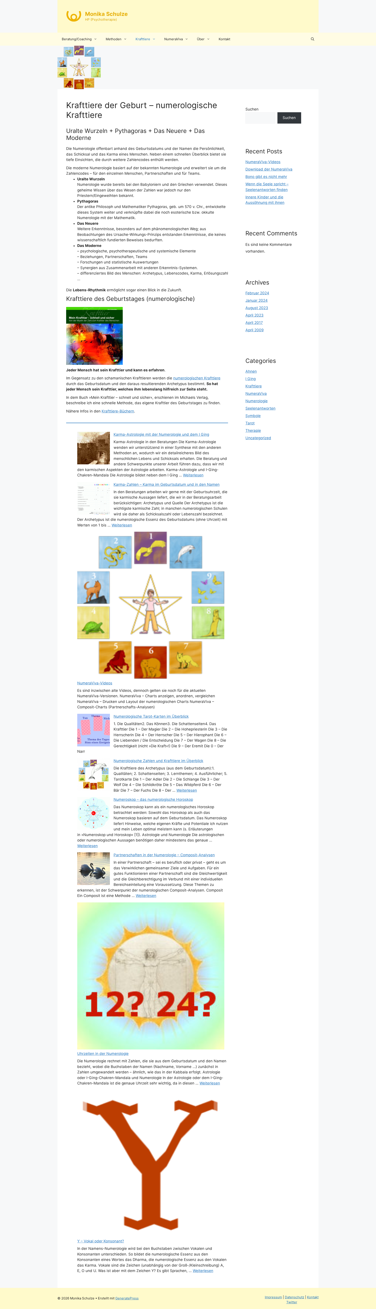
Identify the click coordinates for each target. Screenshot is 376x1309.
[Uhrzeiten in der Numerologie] (150, 976)
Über (201, 39)
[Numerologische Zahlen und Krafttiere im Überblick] (93, 775)
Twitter (291, 1302)
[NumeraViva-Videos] (150, 606)
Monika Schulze (106, 14)
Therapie (253, 430)
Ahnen (251, 371)
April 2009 (254, 330)
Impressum (273, 1297)
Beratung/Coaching (77, 39)
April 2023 (254, 315)
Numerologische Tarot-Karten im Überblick (151, 716)
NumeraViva (173, 39)
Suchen (251, 109)
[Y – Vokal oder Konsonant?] (150, 1164)
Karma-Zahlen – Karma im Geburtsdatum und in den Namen (167, 484)
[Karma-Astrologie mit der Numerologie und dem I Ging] (93, 449)
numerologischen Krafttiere (196, 378)
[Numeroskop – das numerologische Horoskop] (93, 814)
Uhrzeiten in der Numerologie (103, 1053)
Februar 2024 (257, 293)
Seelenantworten (260, 408)
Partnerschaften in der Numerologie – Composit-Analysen (164, 855)
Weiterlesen (193, 475)
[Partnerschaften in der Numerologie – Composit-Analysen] (93, 869)
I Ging (250, 379)
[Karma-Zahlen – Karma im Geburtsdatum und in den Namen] (93, 499)
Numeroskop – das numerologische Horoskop (153, 799)
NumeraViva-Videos (94, 683)
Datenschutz (294, 1297)
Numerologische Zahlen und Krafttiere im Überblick (158, 761)
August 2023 (256, 308)
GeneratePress (127, 1298)
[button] (313, 39)
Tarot (250, 423)
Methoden (113, 39)
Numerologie (256, 401)
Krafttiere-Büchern (118, 411)
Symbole (253, 416)
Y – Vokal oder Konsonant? (100, 1241)
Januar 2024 (256, 300)
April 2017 (254, 322)
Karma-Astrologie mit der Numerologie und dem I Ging (161, 434)
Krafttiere (143, 39)
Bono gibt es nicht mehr (266, 176)
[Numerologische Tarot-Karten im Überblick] (93, 731)
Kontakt (224, 39)
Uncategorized (258, 438)
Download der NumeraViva (268, 169)
